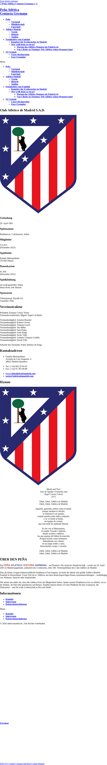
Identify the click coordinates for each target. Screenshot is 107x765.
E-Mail (3, 750)
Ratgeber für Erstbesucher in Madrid (29, 42)
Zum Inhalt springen (9, 1)
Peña (8, 19)
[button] (53, 62)
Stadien (14, 37)
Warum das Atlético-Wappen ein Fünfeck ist (37, 47)
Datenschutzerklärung (16, 604)
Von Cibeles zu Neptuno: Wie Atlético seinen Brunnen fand (45, 49)
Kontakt (9, 599)
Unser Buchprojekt (20, 54)
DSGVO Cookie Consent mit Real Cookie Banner (22, 763)
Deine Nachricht (7, 758)
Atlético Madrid (13, 29)
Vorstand (15, 22)
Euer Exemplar (18, 57)
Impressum (11, 602)
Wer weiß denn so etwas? (23, 44)
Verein (14, 32)
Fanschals (15, 27)
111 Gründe (11, 52)
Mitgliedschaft (18, 24)
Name (3, 747)
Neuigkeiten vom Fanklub (18, 39)
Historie (15, 34)
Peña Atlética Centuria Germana (13, 11)
